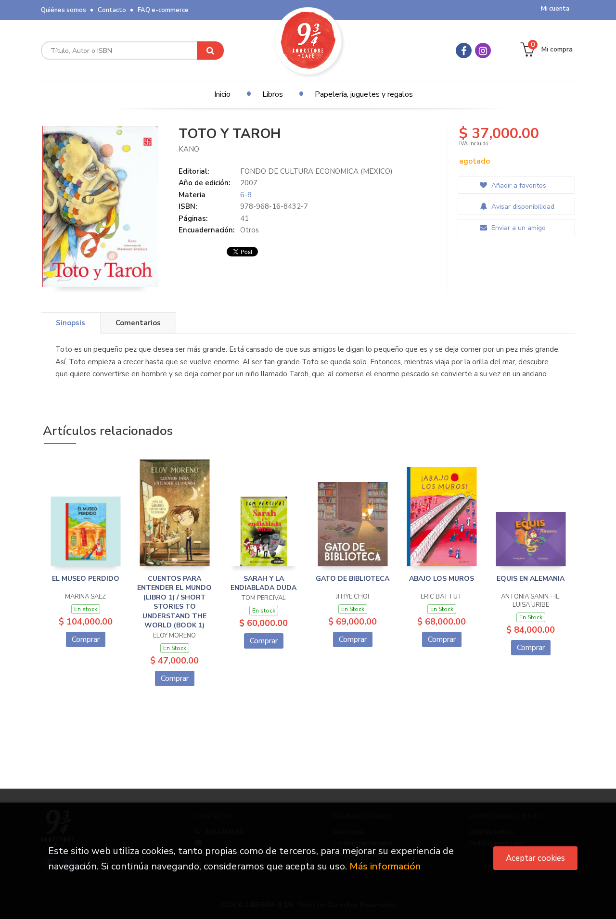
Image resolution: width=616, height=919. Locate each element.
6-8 (246, 195)
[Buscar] (210, 50)
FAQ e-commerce (163, 10)
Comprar (86, 639)
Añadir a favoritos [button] (517, 185)
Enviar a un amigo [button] (517, 227)
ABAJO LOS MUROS (441, 578)
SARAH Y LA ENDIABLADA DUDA (263, 583)
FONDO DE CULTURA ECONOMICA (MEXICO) (316, 171)
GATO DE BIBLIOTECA (352, 578)
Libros (272, 94)
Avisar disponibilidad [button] (521, 206)
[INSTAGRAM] (483, 50)
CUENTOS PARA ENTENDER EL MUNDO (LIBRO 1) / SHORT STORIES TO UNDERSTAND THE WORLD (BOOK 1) (174, 602)
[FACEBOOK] (464, 50)
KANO (189, 149)
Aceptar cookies (535, 858)
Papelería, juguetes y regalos (364, 94)
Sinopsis (70, 323)
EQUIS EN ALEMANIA (531, 578)
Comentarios (138, 323)
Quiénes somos (63, 10)
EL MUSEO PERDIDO (85, 578)
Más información (385, 866)
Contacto (112, 10)
